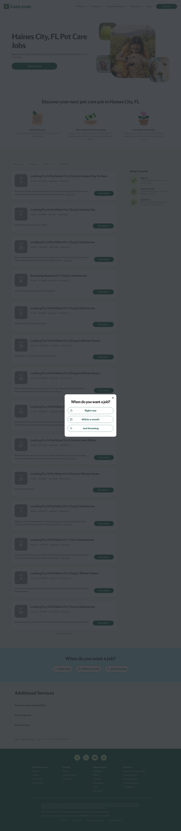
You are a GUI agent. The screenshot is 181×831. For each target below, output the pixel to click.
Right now (90, 410)
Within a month (90, 419)
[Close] (113, 398)
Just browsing (90, 428)
